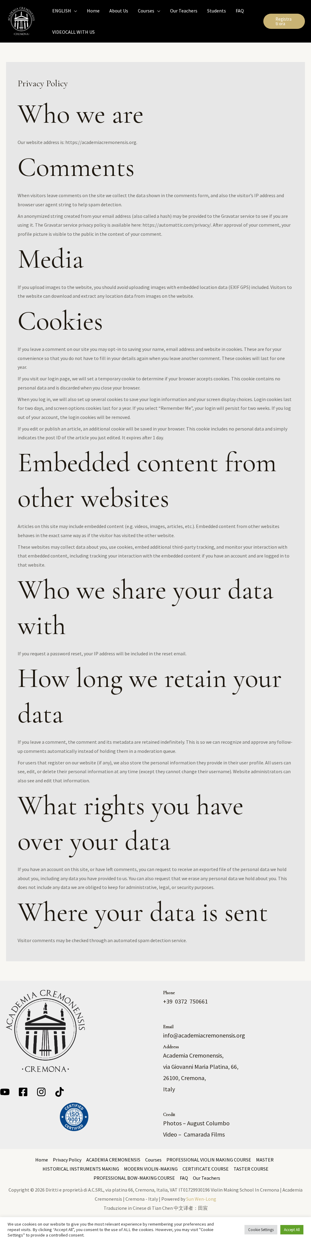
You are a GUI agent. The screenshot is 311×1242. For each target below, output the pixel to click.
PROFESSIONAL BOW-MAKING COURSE (134, 1178)
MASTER (265, 1160)
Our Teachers (206, 1178)
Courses (153, 1160)
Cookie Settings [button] (261, 1229)
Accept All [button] (292, 1229)
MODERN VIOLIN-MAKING (151, 1169)
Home (41, 1160)
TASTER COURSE (251, 1169)
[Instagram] (41, 1092)
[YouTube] (5, 1092)
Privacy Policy (67, 1160)
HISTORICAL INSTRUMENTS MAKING (81, 1169)
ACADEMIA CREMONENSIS (113, 1160)
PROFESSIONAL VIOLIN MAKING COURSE (208, 1160)
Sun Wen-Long (201, 1199)
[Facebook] (23, 1092)
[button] (74, 10)
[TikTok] (59, 1092)
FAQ (184, 1178)
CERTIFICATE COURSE (206, 1169)
